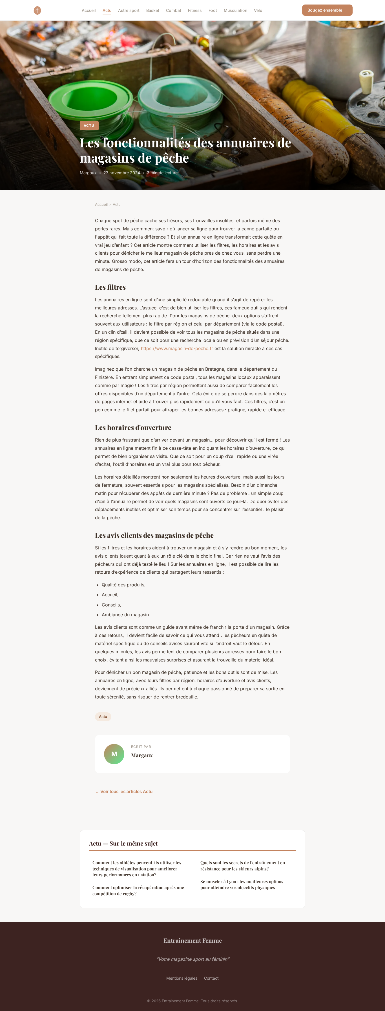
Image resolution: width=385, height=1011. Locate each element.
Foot (213, 10)
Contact (211, 978)
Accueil (89, 10)
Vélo (258, 10)
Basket (152, 10)
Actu (107, 10)
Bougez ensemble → (327, 10)
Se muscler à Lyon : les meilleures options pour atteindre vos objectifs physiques (241, 884)
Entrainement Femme (192, 940)
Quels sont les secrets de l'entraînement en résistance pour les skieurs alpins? (242, 865)
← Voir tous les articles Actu (123, 791)
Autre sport (129, 10)
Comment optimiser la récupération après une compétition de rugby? (138, 890)
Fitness (195, 10)
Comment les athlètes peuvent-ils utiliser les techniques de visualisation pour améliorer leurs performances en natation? (136, 868)
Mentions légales (181, 978)
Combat (173, 10)
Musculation (235, 10)
